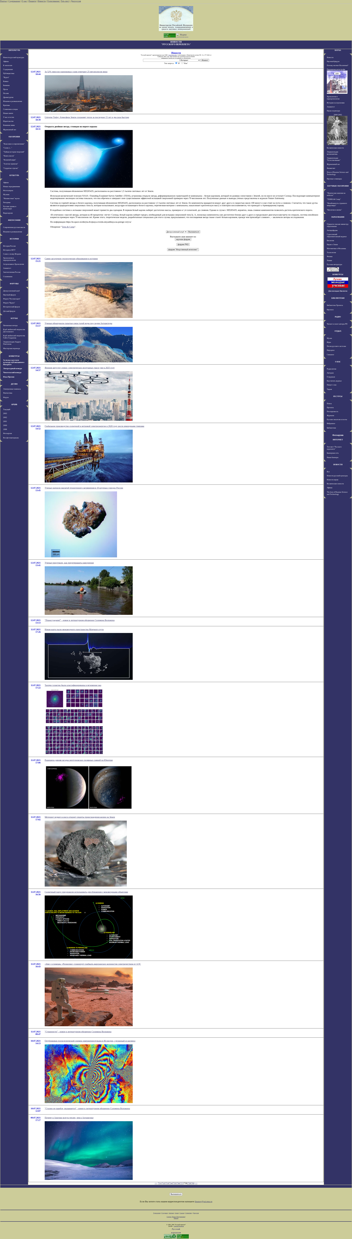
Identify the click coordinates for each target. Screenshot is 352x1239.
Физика (329, 256)
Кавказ (5, 81)
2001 (5, 421)
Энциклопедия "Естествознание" (333, 159)
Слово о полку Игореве (12, 254)
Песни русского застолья (336, 346)
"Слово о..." (7, 148)
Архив (177, 1213)
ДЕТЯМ (14, 384)
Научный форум (9, 295)
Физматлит (331, 168)
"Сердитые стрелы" (10, 168)
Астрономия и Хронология (13, 264)
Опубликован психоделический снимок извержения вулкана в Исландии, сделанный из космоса (90, 1041)
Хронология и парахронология (9, 259)
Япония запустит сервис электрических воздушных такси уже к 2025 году (80, 368)
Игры (329, 342)
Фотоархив (7, 433)
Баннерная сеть (333, 453)
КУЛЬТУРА (14, 175)
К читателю (7, 65)
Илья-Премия (8, 377)
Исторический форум (11, 307)
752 (163, 1183)
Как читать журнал (334, 381)
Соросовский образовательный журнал (336, 235)
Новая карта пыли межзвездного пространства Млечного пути (74, 629)
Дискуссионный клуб (11, 291)
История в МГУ (9, 250)
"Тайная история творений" (13, 152)
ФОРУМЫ (14, 284)
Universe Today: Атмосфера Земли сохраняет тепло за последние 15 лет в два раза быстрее (87, 117)
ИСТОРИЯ (14, 239)
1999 (5, 429)
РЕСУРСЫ (337, 396)
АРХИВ (14, 404)
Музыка (6, 194)
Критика (6, 105)
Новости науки (332, 480)
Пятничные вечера (10, 325)
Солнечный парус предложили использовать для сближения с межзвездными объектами (86, 892)
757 (181, 1183)
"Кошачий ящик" (9, 160)
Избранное (331, 423)
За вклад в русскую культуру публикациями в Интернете (13, 362)
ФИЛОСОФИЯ (14, 220)
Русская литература (334, 264)
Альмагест (7, 268)
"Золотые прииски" (10, 164)
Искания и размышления (12, 101)
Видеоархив (8, 213)
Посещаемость (332, 411)
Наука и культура (333, 111)
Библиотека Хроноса (335, 305)
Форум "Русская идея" (11, 299)
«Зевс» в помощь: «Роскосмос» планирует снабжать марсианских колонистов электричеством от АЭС (93, 964)
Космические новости (335, 148)
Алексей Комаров (179, 1226)
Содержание (14, 1)
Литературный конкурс (12, 368)
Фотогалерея (8, 190)
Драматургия (8, 97)
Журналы (330, 415)
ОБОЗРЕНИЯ (14, 137)
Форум (6, 397)
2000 (5, 425)
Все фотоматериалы (11, 438)
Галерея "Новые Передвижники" (176, 1217)
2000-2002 (338, 115)
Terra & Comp (68, 227)
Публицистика (8, 73)
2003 (5, 413)
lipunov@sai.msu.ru (203, 1201)
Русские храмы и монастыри (9, 207)
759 (189, 1183)
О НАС (338, 362)
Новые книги (8, 113)
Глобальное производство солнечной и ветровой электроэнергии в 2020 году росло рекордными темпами (94, 426)
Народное (331, 350)
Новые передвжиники (11, 186)
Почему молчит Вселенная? (337, 65)
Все (328, 472)
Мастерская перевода (11, 348)
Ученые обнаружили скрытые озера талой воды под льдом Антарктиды (78, 323)
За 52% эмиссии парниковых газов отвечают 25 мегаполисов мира (76, 72)
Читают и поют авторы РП (337, 324)
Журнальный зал (9, 130)
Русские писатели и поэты (337, 419)
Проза (5, 89)
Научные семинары (334, 179)
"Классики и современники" (14, 144)
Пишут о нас (332, 385)
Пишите (32, 1)
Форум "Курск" (9, 303)
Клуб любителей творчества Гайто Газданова (14, 337)
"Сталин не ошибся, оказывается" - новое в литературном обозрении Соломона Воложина (87, 1108)
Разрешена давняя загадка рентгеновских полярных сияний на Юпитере (79, 760)
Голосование (53, 1)
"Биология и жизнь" (334, 210)
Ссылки (182, 1213)
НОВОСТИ (338, 464)
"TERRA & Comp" (334, 199)
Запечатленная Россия (11, 272)
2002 (5, 417)
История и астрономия (335, 103)
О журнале (331, 377)
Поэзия (6, 93)
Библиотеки (331, 428)
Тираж (329, 389)
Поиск (329, 403)
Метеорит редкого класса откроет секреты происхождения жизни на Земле (80, 817)
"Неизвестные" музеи (11, 198)
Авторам (330, 373)
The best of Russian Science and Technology (337, 493)
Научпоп (330, 310)
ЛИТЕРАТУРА (14, 50)
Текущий (6, 409)
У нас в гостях (8, 117)
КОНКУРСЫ (14, 356)
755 (174, 1183)
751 (159, 1183)
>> (196, 1183)
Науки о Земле (332, 244)
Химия (329, 260)
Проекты (330, 407)
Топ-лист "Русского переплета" (334, 448)
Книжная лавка (9, 125)
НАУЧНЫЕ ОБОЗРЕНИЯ (338, 186)
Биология (330, 240)
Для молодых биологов (337, 291)
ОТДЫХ (338, 331)
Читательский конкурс (12, 372)
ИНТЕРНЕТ (338, 440)
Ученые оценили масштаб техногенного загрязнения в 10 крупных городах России (84, 488)
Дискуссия (76, 1)
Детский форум (9, 311)
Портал (3, 1)
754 (170, 1183)
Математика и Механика (336, 248)
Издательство (8, 121)
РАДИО (338, 317)
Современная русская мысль (14, 227)
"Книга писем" (8, 156)
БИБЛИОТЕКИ (337, 298)
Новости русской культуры (13, 57)
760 (192, 1183)
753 (166, 1183)
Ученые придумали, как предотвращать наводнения (69, 563)
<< (156, 1183)
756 (178, 1183)
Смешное (330, 355)
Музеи (329, 338)
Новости (42, 1)
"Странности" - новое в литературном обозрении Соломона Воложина (78, 1031)
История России (9, 246)
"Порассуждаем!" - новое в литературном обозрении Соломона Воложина (80, 620)
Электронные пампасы (12, 389)
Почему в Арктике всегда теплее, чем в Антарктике (69, 1118)
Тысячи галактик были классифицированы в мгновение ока (73, 685)
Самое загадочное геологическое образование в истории (71, 258)
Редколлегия (331, 369)
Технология (331, 252)
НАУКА (338, 50)
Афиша (6, 61)
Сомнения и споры (10, 109)
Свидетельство (172, 55)
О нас (24, 1)
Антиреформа (332, 230)
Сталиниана (7, 276)
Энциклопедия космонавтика (332, 153)
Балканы (6, 85)
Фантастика (7, 393)
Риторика (6, 202)
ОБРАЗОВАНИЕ (338, 217)
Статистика (188, 1213)
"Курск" (6, 77)
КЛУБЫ (14, 318)
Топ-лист (65, 1)
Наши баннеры (332, 457)
